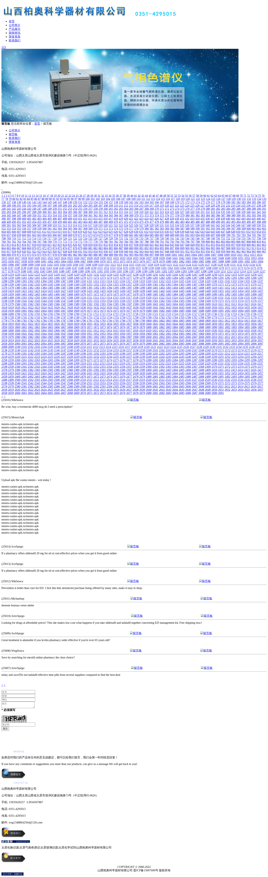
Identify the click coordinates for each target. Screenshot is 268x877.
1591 (90, 304)
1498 (4, 297)
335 (223, 212)
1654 (241, 307)
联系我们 (14, 40)
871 (39, 248)
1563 (168, 300)
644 (207, 231)
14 (37, 195)
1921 (155, 330)
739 (162, 238)
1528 (201, 297)
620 (85, 231)
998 (157, 254)
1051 (241, 258)
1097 (17, 264)
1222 (31, 274)
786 (136, 241)
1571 (221, 300)
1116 (138, 264)
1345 (50, 284)
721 (70, 238)
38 (124, 195)
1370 (214, 284)
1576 (254, 300)
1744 (44, 317)
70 (241, 195)
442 (238, 218)
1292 (227, 277)
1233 (103, 274)
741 (172, 238)
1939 (11, 333)
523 (121, 225)
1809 (208, 320)
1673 (103, 310)
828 (85, 245)
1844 (175, 323)
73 (252, 195)
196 (44, 205)
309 (90, 212)
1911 (89, 330)
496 (248, 221)
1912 (96, 330)
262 (116, 208)
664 (44, 235)
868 (24, 248)
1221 (24, 274)
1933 (234, 330)
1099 (31, 264)
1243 (168, 274)
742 (177, 238)
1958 (136, 333)
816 (24, 245)
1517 (129, 297)
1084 (195, 261)
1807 (195, 320)
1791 (90, 320)
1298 (4, 281)
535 (182, 225)
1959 (142, 333)
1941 (24, 333)
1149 (87, 268)
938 (116, 251)
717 (49, 238)
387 (223, 215)
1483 (168, 294)
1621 (24, 307)
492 (228, 221)
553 (9, 228)
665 (49, 235)
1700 (17, 314)
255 (80, 208)
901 (192, 248)
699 (223, 235)
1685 (182, 310)
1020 (37, 258)
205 (90, 205)
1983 (37, 337)
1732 (227, 314)
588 (187, 228)
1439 (142, 291)
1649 (208, 307)
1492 (227, 294)
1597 (129, 304)
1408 (201, 287)
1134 (252, 264)
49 (164, 195)
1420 (17, 291)
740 (167, 238)
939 (121, 251)
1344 (44, 284)
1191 (93, 271)
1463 (37, 294)
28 (88, 195)
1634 (109, 307)
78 (6, 198)
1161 (164, 268)
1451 (221, 291)
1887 (195, 327)
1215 (249, 271)
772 (65, 241)
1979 (11, 337)
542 (218, 225)
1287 (195, 277)
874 (55, 248)
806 (238, 241)
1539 (11, 300)
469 (111, 221)
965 (254, 251)
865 (9, 248)
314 (116, 212)
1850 (214, 323)
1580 (17, 304)
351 (39, 215)
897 (172, 248)
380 (187, 215)
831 (100, 245)
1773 (234, 317)
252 (65, 208)
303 (60, 212)
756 (248, 238)
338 (238, 212)
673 (90, 235)
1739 (11, 317)
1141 (36, 268)
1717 (129, 314)
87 (39, 198)
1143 (49, 268)
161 (131, 202)
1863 (37, 327)
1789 (76, 320)
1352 (96, 284)
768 (44, 241)
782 (116, 241)
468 (106, 221)
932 (85, 251)
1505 (50, 297)
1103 (56, 264)
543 (223, 225)
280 (208, 208)
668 (65, 235)
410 (75, 218)
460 (65, 221)
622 (95, 231)
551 (264, 225)
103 (103, 198)
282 (218, 208)
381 (192, 215)
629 (131, 231)
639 (182, 231)
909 (233, 248)
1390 (83, 287)
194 (34, 205)
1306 (57, 281)
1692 (227, 310)
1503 (37, 297)
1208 (204, 271)
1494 (241, 294)
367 (121, 215)
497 (254, 221)
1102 (50, 264)
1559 (142, 300)
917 (9, 251)
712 (24, 238)
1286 (188, 277)
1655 (247, 307)
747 (202, 238)
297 (29, 212)
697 (213, 235)
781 (111, 241)
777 (90, 241)
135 (264, 198)
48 (161, 195)
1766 (188, 317)
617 (70, 231)
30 (95, 195)
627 (121, 231)
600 (248, 228)
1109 (94, 264)
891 (141, 248)
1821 (24, 323)
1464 (44, 294)
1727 (194, 314)
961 (233, 251)
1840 (149, 323)
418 (116, 218)
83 (24, 198)
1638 (136, 307)
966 (259, 251)
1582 (31, 304)
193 (29, 205)
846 (177, 245)
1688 (201, 310)
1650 (214, 307)
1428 (70, 291)
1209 (210, 271)
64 (219, 195)
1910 (83, 330)
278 (197, 208)
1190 (87, 271)
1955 (116, 333)
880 (85, 248)
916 (3, 251)
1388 (70, 287)
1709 (76, 314)
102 (98, 198)
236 (248, 205)
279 (203, 208)
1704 (44, 314)
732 (126, 238)
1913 (103, 330)
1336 (254, 281)
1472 (96, 294)
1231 (90, 274)
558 (34, 228)
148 (65, 202)
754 (238, 238)
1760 (149, 317)
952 (187, 251)
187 (264, 202)
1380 (17, 287)
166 (157, 202)
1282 (162, 277)
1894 (241, 327)
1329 (208, 281)
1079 (162, 261)
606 (14, 231)
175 (203, 202)
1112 (113, 264)
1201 (158, 271)
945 (151, 251)
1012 (246, 254)
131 (244, 198)
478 (157, 221)
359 (80, 215)
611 (39, 231)
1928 (201, 330)
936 (106, 251)
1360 (149, 284)
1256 (254, 274)
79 (10, 198)
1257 (260, 274)
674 (95, 235)
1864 (44, 327)
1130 (226, 264)
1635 (116, 307)
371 (141, 215)
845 (172, 245)
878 (75, 248)
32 (102, 195)
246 (34, 208)
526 (136, 225)
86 (35, 198)
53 (179, 195)
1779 (11, 320)
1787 (63, 320)
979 (60, 254)
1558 (136, 300)
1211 (223, 271)
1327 (194, 281)
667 (60, 235)
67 (230, 195)
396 (3, 218)
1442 (162, 291)
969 (9, 254)
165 (151, 202)
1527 (194, 297)
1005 (200, 254)
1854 (241, 323)
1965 (182, 333)
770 (55, 241)
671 (80, 235)
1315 (116, 281)
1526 (188, 297)
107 (123, 198)
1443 (168, 291)
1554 (109, 300)
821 (49, 245)
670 (75, 235)
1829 (76, 323)
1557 (129, 300)
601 (254, 228)
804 (228, 241)
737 (151, 238)
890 (136, 248)
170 (177, 202)
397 (9, 218)
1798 (136, 320)
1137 (10, 268)
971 (19, 254)
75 (259, 195)
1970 (214, 333)
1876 (122, 327)
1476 (122, 294)
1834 (109, 323)
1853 (234, 323)
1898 (4, 330)
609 (29, 231)
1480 (149, 294)
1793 (103, 320)
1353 (103, 284)
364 (106, 215)
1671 (90, 310)
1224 (44, 274)
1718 (135, 314)
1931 (221, 330)
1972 (227, 333)
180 (228, 202)
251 (60, 208)
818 (34, 245)
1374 (241, 284)
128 (228, 198)
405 (49, 218)
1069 (96, 261)
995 (141, 254)
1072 (116, 261)
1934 (240, 330)
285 (233, 208)
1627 (63, 307)
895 (162, 248)
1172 (234, 268)
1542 (31, 300)
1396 (122, 287)
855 (223, 245)
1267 (63, 277)
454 (34, 221)
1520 (149, 297)
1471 (90, 294)
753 (233, 238)
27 (84, 195)
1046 (208, 258)
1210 (217, 271)
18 (51, 195)
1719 (142, 314)
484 (187, 221)
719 (59, 238)
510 (55, 225)
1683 (168, 310)
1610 (214, 304)
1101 (43, 264)
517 (90, 225)
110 (138, 198)
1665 (50, 310)
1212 (230, 271)
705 (254, 235)
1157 (138, 268)
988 (106, 254)
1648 (201, 307)
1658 (4, 310)
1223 (37, 274)
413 (90, 218)
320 (146, 212)
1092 (247, 261)
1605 (182, 304)
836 (126, 245)
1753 (103, 317)
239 (264, 205)
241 (9, 208)
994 (136, 254)
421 (131, 218)
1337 (260, 281)
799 (203, 241)
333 (213, 212)
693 (192, 235)
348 (24, 215)
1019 (31, 258)
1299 (11, 281)
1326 (188, 281)
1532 (227, 297)
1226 (57, 274)
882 (95, 248)
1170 (221, 268)
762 (14, 241)
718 (54, 238)
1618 (4, 307)
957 (213, 251)
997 (151, 254)
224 (187, 205)
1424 (44, 291)
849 (192, 245)
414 (95, 218)
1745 (50, 317)
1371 (221, 284)
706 (259, 235)
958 (218, 251)
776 (85, 241)
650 (238, 231)
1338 (4, 284)
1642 (162, 307)
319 (141, 212)
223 (182, 205)
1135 (258, 264)
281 (213, 208)
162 (136, 202)
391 (243, 215)
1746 (57, 317)
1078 (155, 261)
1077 (149, 261)
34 (109, 195)
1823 (37, 323)
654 (259, 231)
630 (136, 231)
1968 (201, 333)
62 (212, 195)
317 (131, 212)
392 (248, 215)
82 (21, 198)
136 (3, 202)
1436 (122, 291)
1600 (149, 304)
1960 (149, 333)
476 (146, 221)
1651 (221, 307)
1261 (24, 277)
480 (167, 221)
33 (106, 195)
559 (39, 228)
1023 (57, 258)
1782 (31, 320)
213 (131, 205)
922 (34, 251)
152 (85, 202)
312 (105, 212)
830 (95, 245)
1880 (149, 327)
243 (19, 208)
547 (243, 225)
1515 (116, 297)
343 (264, 212)
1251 (221, 274)
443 (243, 218)
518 (95, 225)
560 (44, 228)
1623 (37, 307)
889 (131, 248)
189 (9, 205)
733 (131, 238)
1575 (247, 300)
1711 (89, 314)
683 (141, 235)
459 (60, 221)
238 (259, 205)
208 (106, 205)
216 (146, 205)
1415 (247, 287)
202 (75, 205)
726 (95, 238)
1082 (182, 261)
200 (65, 205)
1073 (122, 261)
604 (3, 231)
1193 (106, 271)
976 (44, 254)
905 (213, 248)
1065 (70, 261)
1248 (201, 274)
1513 (103, 297)
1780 (17, 320)
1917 (129, 330)
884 (106, 248)
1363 (168, 284)
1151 (100, 268)
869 (29, 248)
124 (208, 198)
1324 (175, 281)
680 (126, 235)
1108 (88, 264)
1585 (50, 304)
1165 (189, 268)
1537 (260, 297)
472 (126, 221)
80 (13, 198)
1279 (142, 277)
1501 (24, 297)
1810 (214, 320)
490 (218, 221)
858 (238, 245)
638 (177, 231)
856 (228, 245)
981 (70, 254)
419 (121, 218)
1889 (208, 327)
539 (202, 225)
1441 (155, 291)
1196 (125, 271)
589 (192, 228)
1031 (109, 258)
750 (218, 238)
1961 (155, 333)
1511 (89, 297)
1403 (168, 287)
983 (80, 254)
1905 (50, 330)
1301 (24, 281)
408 (65, 218)
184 (248, 202)
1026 (76, 258)
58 (197, 195)
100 (87, 198)
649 (233, 231)
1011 (240, 254)
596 (228, 228)
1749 (76, 317)
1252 (227, 274)
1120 (163, 264)
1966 (188, 333)
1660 (17, 310)
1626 (57, 307)
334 (218, 212)
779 (100, 241)
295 (19, 212)
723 (80, 238)
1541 (24, 300)
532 (167, 225)
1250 (214, 274)
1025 (70, 258)
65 (223, 195)
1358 (136, 284)
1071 (109, 261)
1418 (4, 291)
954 (197, 251)
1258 (4, 277)
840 (146, 245)
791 (162, 241)
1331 (221, 281)
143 (39, 202)
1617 (260, 304)
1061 (44, 261)
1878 (136, 327)
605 (9, 231)
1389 (76, 287)
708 (3, 238)
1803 (168, 320)
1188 (74, 271)
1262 (31, 277)
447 (264, 218)
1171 (227, 268)
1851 (221, 323)
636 (167, 231)
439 (223, 218)
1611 (221, 304)
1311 (89, 281)
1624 (44, 307)
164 (146, 202)
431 (182, 218)
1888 (201, 327)
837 (131, 245)
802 (218, 241)
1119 (156, 264)
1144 (55, 268)
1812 (227, 320)
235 (243, 205)
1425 (50, 291)
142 (34, 202)
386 (218, 215)
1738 (4, 317)
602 (259, 228)
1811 (221, 320)
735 (141, 238)
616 (65, 231)
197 (49, 205)
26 (80, 195)
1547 (63, 300)
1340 (17, 284)
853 (213, 245)
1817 (260, 320)
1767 (195, 317)
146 (55, 202)
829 (90, 245)
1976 (254, 333)
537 (192, 225)
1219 (11, 274)
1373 (234, 284)
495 (243, 221)
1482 (162, 294)
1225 (50, 274)
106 (118, 198)
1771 (221, 317)
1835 (116, 323)
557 (29, 228)
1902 (31, 330)
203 (80, 205)
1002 (181, 254)
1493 (234, 294)
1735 (247, 314)
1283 (168, 277)
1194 (113, 271)
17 (47, 195)
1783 (37, 320)
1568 (201, 300)
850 (197, 245)
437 (213, 218)
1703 (37, 314)
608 (24, 231)
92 (57, 198)
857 (233, 245)
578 (136, 228)
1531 (221, 297)
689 (172, 235)
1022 (50, 258)
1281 (155, 277)
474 (136, 221)
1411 (221, 287)
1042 (182, 258)
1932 (227, 330)
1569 (208, 300)
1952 (96, 333)
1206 (190, 271)
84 (28, 198)
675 (100, 235)
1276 (122, 277)
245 (29, 208)
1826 (57, 323)
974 (34, 254)
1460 (17, 294)
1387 (63, 287)
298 (34, 212)
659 (19, 235)
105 (113, 198)
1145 (62, 268)
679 (121, 235)
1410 (214, 287)
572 (106, 228)
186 (259, 202)
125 (213, 198)
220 (167, 205)
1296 (254, 277)
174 (197, 202)
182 (238, 202)
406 (55, 218)
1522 (162, 297)
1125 (194, 264)
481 (172, 221)
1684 (175, 310)
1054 (260, 258)
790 (157, 241)
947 (162, 251)
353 (49, 215)
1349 (76, 284)
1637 (129, 307)
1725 (181, 314)
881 (90, 248)
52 (175, 195)
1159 (151, 268)
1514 (109, 297)
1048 (221, 258)
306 (75, 212)
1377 (260, 284)
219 (162, 205)
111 (143, 198)
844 (167, 245)
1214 (243, 271)
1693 (234, 310)
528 (146, 225)
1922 (162, 330)
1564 (175, 300)
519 (100, 225)
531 (162, 225)
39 (128, 195)
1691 (221, 310)
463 (80, 221)
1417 (260, 287)
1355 (116, 284)
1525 (181, 297)
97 (75, 198)
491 (223, 221)
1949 (76, 333)
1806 (188, 320)
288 (248, 208)
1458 (4, 294)
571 (100, 228)
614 (54, 231)
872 (44, 248)
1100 (37, 264)
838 (136, 245)
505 (29, 225)
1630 (83, 307)
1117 (144, 264)
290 (259, 208)
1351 (90, 284)
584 (167, 228)
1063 (57, 261)
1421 (24, 291)
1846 (188, 323)
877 (70, 248)
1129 (220, 264)
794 (177, 241)
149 (70, 202)
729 (110, 238)
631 (141, 231)
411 (80, 218)
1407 (195, 287)
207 (100, 205)
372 (146, 215)
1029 (96, 258)
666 (55, 235)
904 (208, 248)
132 (249, 198)
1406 (188, 287)
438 (218, 218)
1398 (136, 287)
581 (151, 228)
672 (85, 235)
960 (228, 251)
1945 (50, 333)
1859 (11, 327)
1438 (136, 291)
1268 (70, 277)
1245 (182, 274)
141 (29, 202)
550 (259, 225)
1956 (122, 333)
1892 (227, 327)
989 (111, 254)
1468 (70, 294)
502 (14, 225)
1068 (90, 261)
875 (60, 248)
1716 (122, 314)
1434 (109, 291)
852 (208, 245)
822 (55, 245)
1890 (214, 327)
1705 (50, 314)
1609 (208, 304)
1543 (37, 300)
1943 (37, 333)
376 (167, 215)
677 (111, 235)
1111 (107, 264)
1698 (4, 314)
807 (243, 241)
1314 (109, 281)
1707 (63, 314)
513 (70, 225)
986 (95, 254)
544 (228, 225)
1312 (96, 281)
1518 (135, 297)
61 (208, 195)
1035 (136, 258)
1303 (37, 281)
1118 (150, 264)
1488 (201, 294)
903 (203, 248)
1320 (149, 281)
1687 (195, 310)
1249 (208, 274)
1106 (75, 264)
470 (116, 221)
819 (39, 245)
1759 (142, 317)
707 (264, 235)
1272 (96, 277)
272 (167, 208)
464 (85, 221)
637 (172, 231)
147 (60, 202)
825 (70, 245)
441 (233, 218)
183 (243, 202)
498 (259, 221)
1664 (44, 310)
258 (95, 208)
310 (95, 212)
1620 (17, 307)
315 (121, 212)
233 (233, 205)
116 (168, 198)
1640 (149, 307)
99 (83, 198)
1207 (197, 271)
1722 (162, 314)
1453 (234, 291)
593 (213, 228)
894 (157, 248)
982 (75, 254)
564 (65, 228)
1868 (70, 327)
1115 (131, 264)
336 (228, 212)
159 (121, 202)
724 (85, 238)
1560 (149, 300)
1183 (42, 271)
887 (121, 248)
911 (243, 248)
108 (128, 198)
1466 (57, 294)
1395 (116, 287)
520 (105, 225)
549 (253, 225)
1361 (155, 284)
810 (259, 241)
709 (9, 238)
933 (90, 251)
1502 (31, 297)
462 (75, 221)
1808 (201, 320)
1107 (82, 264)
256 (85, 208)
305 (70, 212)
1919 (142, 330)
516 (85, 225)
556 (24, 228)
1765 (182, 317)
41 (135, 195)
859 (243, 245)
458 (55, 221)
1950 (83, 333)
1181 (30, 271)
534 (177, 225)
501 (9, 225)
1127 (207, 264)
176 (208, 202)
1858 (4, 327)
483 (182, 221)
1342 (31, 284)
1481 (155, 294)
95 (68, 198)
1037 (149, 258)
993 (131, 254)
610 (34, 231)
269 (151, 208)
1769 (208, 317)
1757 (129, 317)
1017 (17, 258)
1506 (57, 297)
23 (69, 195)
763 (19, 241)
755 (243, 238)
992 (126, 254)
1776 (254, 317)
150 (75, 202)
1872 (96, 327)
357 (70, 215)
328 (187, 212)
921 (29, 251)
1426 (57, 291)
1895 (247, 327)
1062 (50, 261)
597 (233, 228)
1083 (188, 261)
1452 (227, 291)
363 (100, 215)
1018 (24, 258)
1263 (37, 277)
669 (70, 235)
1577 (260, 300)
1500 (17, 297)
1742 (31, 317)
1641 (155, 307)
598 (238, 228)
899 (182, 248)
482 (177, 221)
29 (91, 195)
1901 (24, 330)
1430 (83, 291)
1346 (57, 284)
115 (163, 198)
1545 (50, 300)
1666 (57, 310)
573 (111, 228)
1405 (182, 287)
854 (218, 245)
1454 (241, 291)
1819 (11, 323)
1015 (4, 258)
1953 (103, 333)
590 (197, 228)
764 (24, 241)
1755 (116, 317)
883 (100, 248)
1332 (227, 281)
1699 (11, 314)
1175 (253, 268)
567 (80, 228)
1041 (175, 258)
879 (80, 248)
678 (116, 235)
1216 (256, 271)
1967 (195, 333)
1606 (188, 304)
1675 (116, 310)
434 (197, 218)
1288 (201, 277)
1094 (260, 261)
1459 (11, 294)
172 (187, 202)
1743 (37, 317)
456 (44, 221)
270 (157, 208)
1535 (247, 297)
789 (151, 241)
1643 (168, 307)
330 (197, 212)
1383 (37, 287)
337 (233, 212)
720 (65, 238)
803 (223, 241)
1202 (164, 271)
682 (136, 235)
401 (29, 218)
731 (121, 238)
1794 (109, 320)
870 (34, 248)
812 (3, 245)
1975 (247, 333)
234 (238, 205)
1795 (116, 320)
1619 (11, 307)
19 (55, 195)
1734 (240, 314)
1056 (11, 261)
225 (192, 205)
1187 (68, 271)
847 (182, 245)
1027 (83, 258)
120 (187, 198)
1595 (116, 304)
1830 (83, 323)
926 (55, 251)
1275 (116, 277)
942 (136, 251)
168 (167, 202)
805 (233, 241)
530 (156, 225)
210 (116, 205)
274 (177, 208)
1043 (188, 258)
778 (95, 241)
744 (187, 238)
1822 (31, 323)
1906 (57, 330)
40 (131, 195)
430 (177, 218)
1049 (227, 258)
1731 (221, 314)
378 (177, 215)
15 (40, 195)
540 (207, 225)
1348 (70, 284)
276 (187, 208)
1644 (175, 307)
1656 (254, 307)
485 (192, 221)
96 (72, 198)
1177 (4, 271)
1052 (247, 258)
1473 (103, 294)
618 (75, 231)
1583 (37, 304)
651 (243, 231)
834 (116, 245)
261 (111, 208)
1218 (4, 274)
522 (116, 225)
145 (49, 202)
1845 (182, 323)
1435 (116, 291)
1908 (70, 330)
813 (9, 245)
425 (151, 218)
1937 (260, 330)
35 (113, 195)
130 (238, 198)
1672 (96, 310)
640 (187, 231)
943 (141, 251)
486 (197, 221)
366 (116, 215)
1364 (175, 284)
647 (223, 231)
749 (213, 238)
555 (19, 228)
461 (70, 221)
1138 (17, 268)
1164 (183, 268)
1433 (103, 291)
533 (172, 225)
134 (259, 198)
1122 (175, 264)
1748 (70, 317)
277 (192, 208)
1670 (83, 310)
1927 (194, 330)
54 (182, 195)
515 (80, 225)
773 (70, 241)
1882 (162, 327)
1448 (201, 291)
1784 (44, 320)
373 (151, 215)
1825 (50, 323)
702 (238, 235)
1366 (188, 284)
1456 (254, 291)
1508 (70, 297)
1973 (234, 333)
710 (14, 238)
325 (172, 212)
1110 (101, 264)
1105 (69, 264)
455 (39, 221)
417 (110, 218)
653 (253, 231)
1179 (17, 271)
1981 (24, 337)
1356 (122, 284)
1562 (162, 300)
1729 (208, 314)
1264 (44, 277)
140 (24, 202)
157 (111, 202)
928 (65, 251)
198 (55, 205)
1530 (214, 297)
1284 (175, 277)
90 (50, 198)
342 (259, 212)
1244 (175, 274)
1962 (162, 333)
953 (192, 251)
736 (146, 238)
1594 (109, 304)
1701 (24, 314)
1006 (207, 254)
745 (192, 238)
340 (248, 212)
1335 (247, 281)
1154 (119, 268)
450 (14, 221)
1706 (57, 314)
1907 (63, 330)
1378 (4, 287)
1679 (142, 310)
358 (75, 215)
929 (70, 251)
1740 (17, 317)
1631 (90, 307)
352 (44, 215)
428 (167, 218)
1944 (44, 333)
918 (14, 251)
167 (162, 202)
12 (29, 195)
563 (60, 228)
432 (187, 218)
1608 (201, 304)
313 (110, 212)
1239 (142, 274)
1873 (103, 327)
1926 (188, 330)
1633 (103, 307)
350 (34, 215)
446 (259, 218)
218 (156, 205)
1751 (90, 317)
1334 (240, 281)
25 (77, 195)
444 (248, 218)
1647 (195, 307)
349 (29, 215)
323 (162, 212)
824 (65, 245)
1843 (168, 323)
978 (55, 254)
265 (131, 208)
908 (228, 248)
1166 (196, 268)
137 (9, 202)
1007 (214, 254)
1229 (76, 274)
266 (136, 208)
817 (29, 245)
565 (70, 228)
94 (64, 198)
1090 (234, 261)
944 (146, 251)
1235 (116, 274)
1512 (96, 297)
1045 (201, 258)
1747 (63, 317)
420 (126, 218)
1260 (17, 277)
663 (39, 235)
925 (49, 251)
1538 (4, 300)
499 (264, 221)
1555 (116, 300)
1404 (175, 287)
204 (85, 205)
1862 (31, 327)
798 (197, 241)
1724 (175, 314)
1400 (149, 287)
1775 (247, 317)
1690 (214, 310)
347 (19, 215)
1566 (188, 300)
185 (254, 202)
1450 (214, 291)
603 (264, 228)
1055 (4, 261)
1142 (42, 268)
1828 (70, 323)
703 (243, 235)
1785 (50, 320)
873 (49, 248)
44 (146, 195)
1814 (240, 320)
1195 (119, 271)
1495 (247, 294)
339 (243, 212)
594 (218, 228)
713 (29, 238)
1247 (195, 274)
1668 (70, 310)
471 (121, 221)
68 (233, 195)
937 (111, 251)
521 (110, 225)
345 (9, 215)
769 (49, 241)
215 (141, 205)
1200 (151, 271)
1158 (144, 268)
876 (65, 248)
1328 (201, 281)
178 (218, 202)
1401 (155, 287)
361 (90, 215)
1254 (241, 274)
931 (80, 251)
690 (177, 235)
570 (95, 228)
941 (131, 251)
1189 (81, 271)
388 (228, 215)
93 (61, 198)
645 (213, 231)
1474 (109, 294)
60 (204, 195)
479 (162, 221)
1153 (113, 268)
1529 (208, 297)
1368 (201, 284)
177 (213, 202)
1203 (171, 271)
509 (49, 225)
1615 (247, 304)
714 (34, 238)
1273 (103, 277)
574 (116, 228)
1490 (214, 294)
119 (182, 198)
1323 (168, 281)
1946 (57, 333)
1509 (76, 297)
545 (233, 225)
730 (116, 238)
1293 (234, 277)
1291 (221, 277)
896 (167, 248)
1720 (149, 314)
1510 (83, 297)
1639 (142, 307)
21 (62, 195)
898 (177, 248)
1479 (142, 294)
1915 (116, 330)
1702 (31, 314)
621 (90, 231)
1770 (214, 317)
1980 (17, 337)
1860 (17, 327)
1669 (76, 310)
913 (253, 248)
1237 (129, 274)
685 (151, 235)
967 (264, 251)
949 (172, 251)
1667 (63, 310)
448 (3, 221)
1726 (188, 314)
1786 (57, 320)
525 (131, 225)
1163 (176, 268)
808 (248, 241)
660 (24, 235)
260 (106, 208)
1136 (4, 268)
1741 (24, 317)
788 (146, 241)
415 (100, 218)
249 (49, 208)
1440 (149, 291)
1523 (168, 297)
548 (248, 225)
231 (223, 205)
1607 (195, 304)
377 (172, 215)
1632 (96, 307)
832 (106, 245)
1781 (24, 320)
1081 (175, 261)
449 (9, 221)
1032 (116, 258)
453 (29, 221)
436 (207, 218)
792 (167, 241)
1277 (129, 277)
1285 (182, 277)
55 (186, 195)
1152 (106, 268)
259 (100, 208)
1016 (11, 258)
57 (193, 195)
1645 (182, 307)
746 (197, 238)
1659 (11, 310)
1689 (208, 310)
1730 (214, 314)
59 (201, 195)
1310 (83, 281)
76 (263, 195)
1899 (11, 330)
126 (218, 198)
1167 (202, 268)
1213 (236, 271)
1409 (208, 287)
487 (203, 221)
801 (213, 241)
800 (208, 241)
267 (141, 208)
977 (49, 254)
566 (75, 228)
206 (95, 205)
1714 (109, 314)
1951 (90, 333)
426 (156, 218)
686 (157, 235)
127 (223, 198)
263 (121, 208)
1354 (109, 284)
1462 (31, 294)
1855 (247, 323)
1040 (168, 258)
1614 (240, 304)
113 (153, 198)
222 (177, 205)
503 (19, 225)
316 (126, 212)
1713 (103, 314)
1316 (122, 281)
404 (44, 218)
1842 (162, 323)
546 (238, 225)
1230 (83, 274)
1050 (234, 258)
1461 (24, 294)
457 (49, 221)
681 (131, 235)
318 (136, 212)
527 (141, 225)
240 (3, 208)
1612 (227, 304)
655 (264, 231)
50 (168, 195)
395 (264, 215)
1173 (240, 268)
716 (44, 238)
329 (192, 212)
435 (202, 218)
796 (187, 241)
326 (177, 212)
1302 (31, 281)
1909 (76, 330)
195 (39, 205)
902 (197, 248)
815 (19, 245)
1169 (215, 268)
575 (121, 228)
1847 (195, 323)
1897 (260, 327)
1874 (109, 327)
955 (203, 251)
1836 (122, 323)
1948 (70, 333)
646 (218, 231)
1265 (50, 277)
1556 (122, 300)
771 (60, 241)
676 (106, 235)
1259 (11, 277)
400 (24, 218)
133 (254, 198)
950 (177, 251)
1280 (149, 277)
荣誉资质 (14, 36)
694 (197, 235)
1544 (44, 300)
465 (90, 221)
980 (65, 254)
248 (44, 208)
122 (198, 198)
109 (133, 198)
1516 (122, 297)
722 (75, 238)
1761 (155, 317)
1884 (175, 327)
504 (24, 225)
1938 (4, 333)
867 (19, 248)
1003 (187, 254)
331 (202, 212)
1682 (162, 310)
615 (59, 231)
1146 (68, 268)
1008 (220, 254)
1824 (44, 323)
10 (22, 195)
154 (95, 202)
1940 (17, 333)
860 (248, 245)
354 (55, 215)
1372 (227, 284)
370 (136, 215)
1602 (162, 304)
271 (162, 208)
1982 (31, 337)
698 (218, 235)
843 (162, 245)
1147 (74, 268)
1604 (175, 304)
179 (223, 202)
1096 (11, 264)
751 (223, 238)
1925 (181, 330)
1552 (96, 300)
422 (136, 218)
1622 (31, 307)
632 (146, 231)
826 (75, 245)
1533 (234, 297)
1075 (136, 261)
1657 (260, 307)
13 (33, 195)
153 (90, 202)
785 (131, 241)
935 (100, 251)
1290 (214, 277)
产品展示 (14, 29)
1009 (227, 254)
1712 (96, 314)
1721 (155, 314)
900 (187, 248)
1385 (50, 287)
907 (223, 248)
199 (60, 205)
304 (65, 212)
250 (55, 208)
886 (116, 248)
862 (259, 245)
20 (58, 195)
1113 (119, 264)
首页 (12, 21)
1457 (260, 291)
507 (39, 225)
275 (182, 208)
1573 (234, 300)
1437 (129, 291)
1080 (168, 261)
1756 (122, 317)
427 (162, 218)
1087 (214, 261)
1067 (83, 261)
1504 (44, 297)
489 (213, 221)
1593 (103, 304)
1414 (240, 287)
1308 (70, 281)
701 (233, 235)
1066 (76, 261)
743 (182, 238)
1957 (129, 333)
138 (14, 202)
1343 (37, 284)
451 (19, 221)
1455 (247, 291)
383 (203, 215)
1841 (155, 323)
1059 (31, 261)
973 (29, 254)
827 (80, 245)
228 (207, 205)
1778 (4, 320)
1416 (254, 287)
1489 (208, 294)
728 (105, 238)
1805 (182, 320)
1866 (57, 327)
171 (182, 202)
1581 (24, 304)
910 (238, 248)
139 (19, 202)
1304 (44, 281)
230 (218, 205)
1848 (201, 323)
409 (70, 218)
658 (14, 235)
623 (100, 231)
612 (44, 231)
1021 (44, 258)
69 (237, 195)
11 (26, 195)
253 (70, 208)
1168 (208, 268)
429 (172, 218)
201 (70, 205)
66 (226, 195)
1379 (11, 287)
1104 (62, 264)
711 (19, 238)
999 (162, 254)
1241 (155, 274)
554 (14, 228)
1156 (132, 268)
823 (60, 245)
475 (141, 221)
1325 (181, 281)
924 (44, 251)
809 (254, 241)
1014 (259, 254)
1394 (109, 287)
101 (92, 198)
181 (233, 202)
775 (80, 241)
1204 (177, 271)
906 (218, 248)
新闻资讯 (14, 32)
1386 (57, 287)
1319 (142, 281)
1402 (162, 287)
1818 (4, 323)
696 (208, 235)
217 (151, 205)
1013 (253, 254)
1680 (149, 310)
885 (111, 248)
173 (192, 202)
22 (66, 195)
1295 (247, 277)
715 (39, 238)
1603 (168, 304)
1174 (247, 268)
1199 (144, 271)
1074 (129, 261)
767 (39, 241)
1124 (188, 264)
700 (228, 235)
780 (106, 241)
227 (202, 205)
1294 (241, 277)
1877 (129, 327)
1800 (149, 320)
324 (167, 212)
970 (14, 254)
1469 (76, 294)
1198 (138, 271)
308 (85, 212)
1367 (195, 284)
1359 (142, 284)
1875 (116, 327)
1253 (234, 274)
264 (126, 208)
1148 (81, 268)
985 (90, 254)
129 (233, 198)
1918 (135, 330)
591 (203, 228)
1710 (83, 314)
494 (238, 221)
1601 (155, 304)
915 (264, 248)
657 (9, 235)
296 (24, 212)
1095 (4, 264)
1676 (122, 310)
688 (167, 235)
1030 (103, 258)
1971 (221, 333)
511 (60, 225)
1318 (135, 281)
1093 (254, 261)
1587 (63, 304)
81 (17, 198)
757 (253, 238)
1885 (182, 327)
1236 (122, 274)
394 (259, 215)
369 (131, 215)
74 (255, 195)
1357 (129, 284)
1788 (70, 320)
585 (172, 228)
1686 (188, 310)
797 (192, 241)
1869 (76, 327)
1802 (162, 320)
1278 (136, 277)
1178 (10, 271)
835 (121, 245)
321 (151, 212)
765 (29, 241)
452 (24, 221)
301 (49, 212)
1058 (24, 261)
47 (157, 195)
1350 (83, 284)
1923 (168, 330)
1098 (24, 264)
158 (116, 202)
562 (55, 228)
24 (73, 195)
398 (14, 218)
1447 (195, 291)
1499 (11, 297)
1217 (262, 271)
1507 (63, 297)
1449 (208, 291)
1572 (227, 300)
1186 (62, 271)
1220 (17, 274)
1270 (83, 277)
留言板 (13, 134)
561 (49, 228)
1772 (227, 317)
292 (3, 212)
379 (182, 215)
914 (259, 248)
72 (248, 195)
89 (46, 198)
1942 (31, 333)
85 (32, 198)
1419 (11, 291)
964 (248, 251)
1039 (162, 258)
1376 (254, 284)
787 (141, 241)
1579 (11, 304)
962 (238, 251)
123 (203, 198)
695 (203, 235)
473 (131, 221)
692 (187, 235)
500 (3, 225)
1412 (227, 287)
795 (182, 241)
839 (141, 245)
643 (202, 231)
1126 (201, 264)
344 (3, 215)
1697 (260, 310)
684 (146, 235)
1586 (57, 304)
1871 (90, 327)
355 (60, 215)
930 (75, 251)
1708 (70, 314)
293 (9, 212)
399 (19, 218)
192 (24, 205)
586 (177, 228)
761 (9, 241)
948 (167, 251)
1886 (188, 327)
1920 (149, 330)
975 (39, 254)
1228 (70, 274)
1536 (254, 297)
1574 (241, 300)
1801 (155, 320)
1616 (254, 304)
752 (228, 238)
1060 (37, 261)
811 (264, 241)
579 (141, 228)
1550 (83, 300)
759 (264, 238)
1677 (129, 310)
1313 (103, 281)
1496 (254, 294)
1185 (55, 271)
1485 (182, 294)
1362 (162, 284)
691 (182, 235)
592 (208, 228)
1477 (129, 294)
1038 (155, 258)
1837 (129, 323)
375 (162, 215)
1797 (129, 320)
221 (172, 205)
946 (157, 251)
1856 (254, 323)
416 (105, 218)
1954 (109, 333)
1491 (221, 294)
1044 (195, 258)
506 (34, 225)
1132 (239, 264)
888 (126, 248)
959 (223, 251)
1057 (17, 261)
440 (228, 218)
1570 (214, 300)
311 (100, 212)
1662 (31, 310)
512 (65, 225)
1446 (188, 291)
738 (156, 238)
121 (193, 198)
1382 (31, 287)
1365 (182, 284)
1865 (50, 327)
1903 (37, 330)
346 (14, 215)
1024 (63, 258)
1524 (175, 297)
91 (54, 198)
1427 (63, 291)
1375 (247, 284)
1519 (142, 297)
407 (60, 218)
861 (254, 245)
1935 (247, 330)
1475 (116, 294)
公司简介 (14, 25)
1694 (241, 310)
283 (223, 208)
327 (182, 212)
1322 (162, 281)
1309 (76, 281)
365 (111, 215)
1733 (234, 314)
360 (85, 215)
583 (162, 228)
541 (213, 225)
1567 (195, 300)
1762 (162, 317)
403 (39, 218)
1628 (70, 307)
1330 (214, 281)
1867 (63, 327)
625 (110, 231)
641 (192, 231)
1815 (247, 320)
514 (75, 225)
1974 (241, 333)
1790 (83, 320)
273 (172, 208)
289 (254, 208)
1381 (24, 287)
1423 (37, 291)
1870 (83, 327)
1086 (208, 261)
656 (3, 235)
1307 (63, 281)
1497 (260, 294)
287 (243, 208)
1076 (142, 261)
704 (248, 235)
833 (111, 245)
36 (117, 195)
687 (162, 235)
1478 (136, 294)
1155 (125, 268)
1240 (149, 274)
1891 (221, 327)
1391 (90, 287)
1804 (175, 320)
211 (121, 205)
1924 (175, 330)
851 (203, 245)
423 (141, 218)
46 (153, 195)
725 (90, 238)
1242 (162, 274)
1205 (184, 271)
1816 (254, 320)
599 (243, 228)
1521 (155, 297)
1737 (260, 314)
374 (157, 215)
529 (151, 225)
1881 (155, 327)
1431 (90, 291)
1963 (168, 333)
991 (121, 254)
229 (213, 205)
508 (44, 225)
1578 (4, 304)
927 (60, 251)
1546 (57, 300)
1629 (76, 307)
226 (197, 205)
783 (121, 241)
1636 (122, 307)
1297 (260, 277)
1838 (136, 323)
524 (126, 225)
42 (139, 195)
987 (100, 254)
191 (19, 205)
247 (39, 208)
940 (126, 251)
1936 (254, 330)
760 (3, 241)
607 (19, 231)
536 (187, 225)
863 (264, 245)
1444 (175, 291)
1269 (76, 277)
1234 (109, 274)
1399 (142, 287)
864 (3, 248)
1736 (254, 314)
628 (126, 231)
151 (80, 202)
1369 (208, 284)
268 (146, 208)
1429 (76, 291)
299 (39, 212)
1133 (245, 264)
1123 (182, 264)
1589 (76, 304)
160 (126, 202)
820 (44, 245)
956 (208, 251)
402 (34, 218)
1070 (103, 261)
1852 (227, 323)
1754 (109, 317)
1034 (129, 258)
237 (253, 205)
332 (207, 212)
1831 (90, 323)
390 (238, 215)
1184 (49, 271)
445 (253, 218)
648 (228, 231)
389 (233, 215)
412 (85, 218)
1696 (254, 310)
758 (259, 238)
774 (75, 241)
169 (172, 202)
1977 (260, 333)
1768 (201, 317)
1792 (96, 320)
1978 (4, 337)
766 (34, 241)
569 (90, 228)
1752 (96, 317)
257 (90, 208)
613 (49, 231)
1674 (109, 310)
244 (24, 208)
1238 (136, 274)
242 (14, 208)
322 (156, 212)
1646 (188, 307)
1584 (44, 304)
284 (228, 208)
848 (187, 245)
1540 (17, 300)
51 (171, 195)
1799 (142, 320)
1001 (174, 254)
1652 (227, 307)
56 (190, 195)
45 (150, 195)
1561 (155, 300)
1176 (259, 268)
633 (151, 231)
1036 (142, 258)
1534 (240, 297)
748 (207, 238)
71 (244, 195)
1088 (221, 261)
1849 (208, 323)
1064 (63, 261)
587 (182, 228)
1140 (30, 268)
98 (79, 198)
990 (116, 254)
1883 (168, 327)
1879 (142, 327)
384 (208, 215)
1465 (50, 294)
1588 (70, 304)
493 (233, 221)
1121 (169, 264)
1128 (214, 264)
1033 (122, 258)
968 (3, 254)
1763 (168, 317)
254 (75, 208)
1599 (142, 304)
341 (253, 212)
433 (192, 218)
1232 (96, 274)
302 (55, 212)
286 (238, 208)
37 (120, 195)
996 (146, 254)
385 (213, 215)
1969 (208, 333)
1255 (247, 274)
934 (95, 251)
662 (34, 235)
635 (162, 231)
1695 (247, 310)
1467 (63, 294)
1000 (168, 254)
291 (264, 208)
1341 (24, 284)
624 (105, 231)
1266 (57, 277)
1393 (103, 287)
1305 (50, 281)
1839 (142, 323)
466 (95, 221)
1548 (70, 300)
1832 (96, 323)
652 (248, 231)
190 (14, 205)
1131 (233, 264)
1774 (241, 317)
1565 (182, 300)
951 (182, 251)
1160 (157, 268)
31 (99, 195)
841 (151, 245)
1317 (129, 281)
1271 (90, 277)
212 (126, 205)
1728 (201, 314)
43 (142, 195)
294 (14, 212)
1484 (175, 294)
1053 (254, 258)
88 (43, 198)
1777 (260, 317)
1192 (100, 271)
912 (248, 248)
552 (3, 228)
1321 (155, 281)
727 (100, 238)
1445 (182, 291)
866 (14, 248)
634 (156, 231)
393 (254, 215)
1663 (37, 310)
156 (106, 202)
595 (223, 228)
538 (197, 225)
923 (39, 251)
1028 (90, 258)
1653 (234, 307)
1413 (234, 287)
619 (80, 231)
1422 (31, 291)
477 (151, 221)
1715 (116, 314)
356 (65, 215)
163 (141, 202)
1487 (195, 294)
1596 (122, 304)
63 (215, 195)
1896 (254, 327)
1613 (234, 304)
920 (24, 251)
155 (100, 202)
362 (95, 215)
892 (146, 248)
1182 (36, 271)
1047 (214, 258)
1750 (83, 317)
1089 (227, 261)
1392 (96, 287)
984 (85, 254)
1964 (175, 333)
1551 (90, 300)
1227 (63, 274)
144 (44, 202)
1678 (136, 310)
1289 (208, 277)
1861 (24, 327)
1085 (201, 261)
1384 (44, 287)
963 (243, 251)
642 (197, 231)
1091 (241, 261)
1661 (24, 310)
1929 (208, 330)
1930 (214, 330)
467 (100, 221)
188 (3, 205)
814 (14, 245)
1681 (155, 310)
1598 (136, 304)
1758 (136, 317)
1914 (109, 330)
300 (44, 212)
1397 (129, 287)
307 (80, 212)
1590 (83, 304)
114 (158, 198)
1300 (17, 281)
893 (151, 248)
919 (19, 251)
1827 (63, 323)
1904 (44, 330)
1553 (103, 300)
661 (29, 235)
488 (208, 221)
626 (116, 231)
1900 (17, 330)
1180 (23, 271)
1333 (234, 281)
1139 (23, 268)
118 (178, 198)
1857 (260, 323)
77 (2, 198)
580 (146, 228)
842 (157, 245)
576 (126, 228)
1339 (11, 284)
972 (24, 254)
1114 (125, 264)
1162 (170, 268)
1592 (96, 304)
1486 (188, 294)
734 (136, 238)
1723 (168, 314)
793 (172, 241)
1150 (93, 268)
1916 (122, 330)
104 (108, 198)
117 (173, 198)
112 (148, 198)
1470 (83, 294)
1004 (194, 254)
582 (157, 228)
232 (228, 205)
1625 (50, 307)
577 (131, 228)
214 (136, 205)
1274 (109, 277)
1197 (132, 271)
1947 (63, 333)
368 (126, 215)
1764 (175, 317)
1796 (122, 320)
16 (44, 195)
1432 (96, 291)
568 (85, 228)
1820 (17, 323)
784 (126, 241)
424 (146, 218)
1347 (63, 284)
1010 (233, 254)
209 (111, 205)
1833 (103, 323)
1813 (234, 320)
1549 (76, 300)
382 (197, 215)
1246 (188, 274)
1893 (234, 327)
